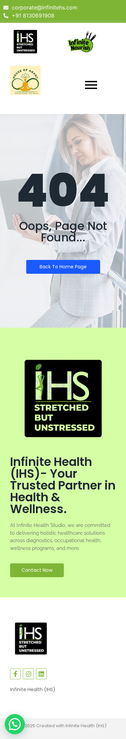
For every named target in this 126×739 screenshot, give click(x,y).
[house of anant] (25, 80)
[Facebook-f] (15, 673)
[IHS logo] (25, 41)
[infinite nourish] (82, 41)
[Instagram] (28, 673)
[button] (15, 724)
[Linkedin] (41, 673)
